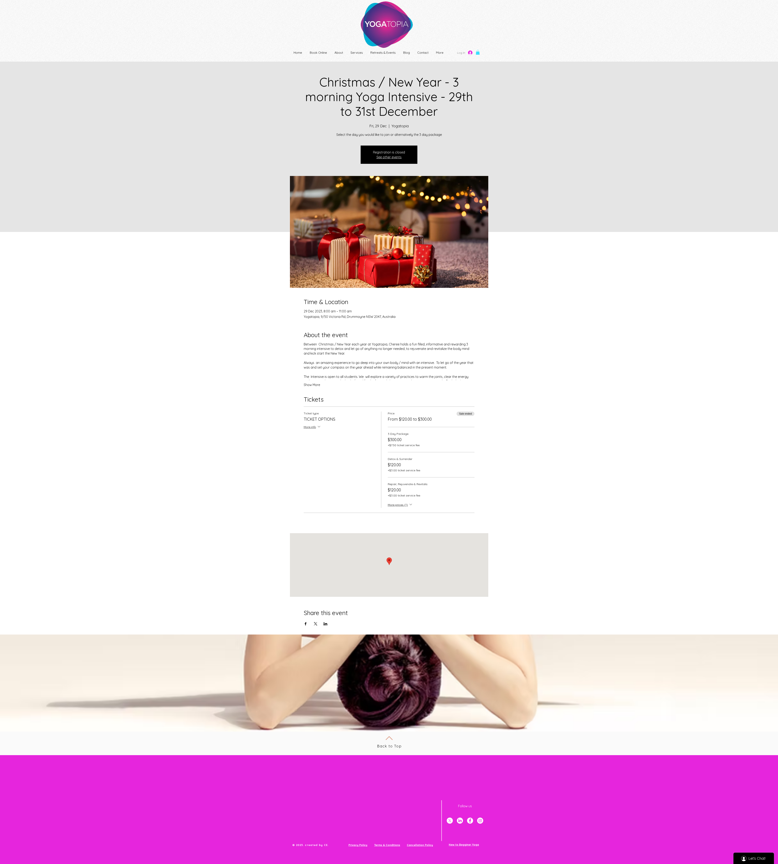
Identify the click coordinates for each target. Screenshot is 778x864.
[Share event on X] (315, 623)
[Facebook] (470, 821)
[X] (450, 821)
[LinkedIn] (460, 821)
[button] (478, 52)
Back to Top (389, 746)
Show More (312, 385)
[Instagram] (480, 821)
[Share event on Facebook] (306, 623)
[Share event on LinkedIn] (325, 623)
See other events (389, 157)
